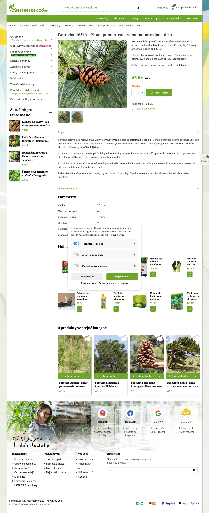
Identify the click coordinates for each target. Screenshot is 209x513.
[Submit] (138, 7)
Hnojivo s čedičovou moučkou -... (156, 261)
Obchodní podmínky (25, 463)
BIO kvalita (16, 78)
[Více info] (86, 376)
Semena (29, 38)
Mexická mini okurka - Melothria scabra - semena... (35, 156)
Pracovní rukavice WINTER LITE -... (191, 261)
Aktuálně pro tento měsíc (21, 112)
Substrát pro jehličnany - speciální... (83, 296)
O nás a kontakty (23, 459)
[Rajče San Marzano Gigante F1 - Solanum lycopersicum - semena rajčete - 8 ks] (14, 141)
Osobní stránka (86, 459)
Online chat (56, 500)
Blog (135, 18)
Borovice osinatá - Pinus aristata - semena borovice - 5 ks (182, 386)
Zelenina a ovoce (20, 66)
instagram (102, 421)
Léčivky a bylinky (20, 60)
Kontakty (192, 18)
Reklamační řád (22, 468)
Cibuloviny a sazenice (30, 45)
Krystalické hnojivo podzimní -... (156, 296)
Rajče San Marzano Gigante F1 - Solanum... (35, 139)
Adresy (82, 468)
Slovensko (175, 18)
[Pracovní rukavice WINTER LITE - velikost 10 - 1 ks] (176, 266)
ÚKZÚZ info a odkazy (25, 485)
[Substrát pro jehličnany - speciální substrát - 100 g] (66, 301)
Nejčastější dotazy (56, 472)
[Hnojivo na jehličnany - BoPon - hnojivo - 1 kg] (66, 266)
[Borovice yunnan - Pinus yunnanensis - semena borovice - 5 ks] (74, 354)
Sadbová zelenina (22, 53)
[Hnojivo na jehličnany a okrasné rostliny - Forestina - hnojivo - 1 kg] (176, 301)
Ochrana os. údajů (24, 472)
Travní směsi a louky (22, 84)
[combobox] (96, 7)
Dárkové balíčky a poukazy (26, 99)
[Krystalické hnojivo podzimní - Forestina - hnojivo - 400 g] (140, 301)
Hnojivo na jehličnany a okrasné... (193, 296)
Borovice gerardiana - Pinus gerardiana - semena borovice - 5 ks (146, 386)
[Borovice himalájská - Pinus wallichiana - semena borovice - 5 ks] (111, 354)
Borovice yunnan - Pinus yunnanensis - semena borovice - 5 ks (73, 386)
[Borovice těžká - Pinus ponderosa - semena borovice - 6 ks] (92, 73)
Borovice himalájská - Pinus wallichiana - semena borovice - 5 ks (108, 386)
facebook (130, 421)
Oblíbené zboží (86, 472)
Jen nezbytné (86, 276)
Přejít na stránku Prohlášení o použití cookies (104, 283)
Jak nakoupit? (53, 459)
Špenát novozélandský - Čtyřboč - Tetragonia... (36, 173)
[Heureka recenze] (186, 413)
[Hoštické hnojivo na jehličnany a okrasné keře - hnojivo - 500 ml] (103, 301)
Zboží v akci (120, 18)
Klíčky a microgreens (22, 72)
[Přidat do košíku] (153, 274)
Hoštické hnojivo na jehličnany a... (118, 296)
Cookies (82, 476)
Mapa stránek (53, 468)
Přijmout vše (122, 276)
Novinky (103, 18)
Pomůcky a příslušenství (29, 91)
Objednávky (84, 463)
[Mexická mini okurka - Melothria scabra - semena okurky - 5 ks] (14, 156)
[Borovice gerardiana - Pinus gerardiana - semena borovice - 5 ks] (147, 354)
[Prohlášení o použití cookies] (76, 477)
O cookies (19, 476)
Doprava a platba (153, 18)
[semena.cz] (28, 8)
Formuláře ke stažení (25, 481)
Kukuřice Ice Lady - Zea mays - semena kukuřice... (37, 123)
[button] (45, 112)
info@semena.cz (35, 500)
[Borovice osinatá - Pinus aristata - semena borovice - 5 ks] (183, 354)
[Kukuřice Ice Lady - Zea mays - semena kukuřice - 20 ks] (14, 126)
